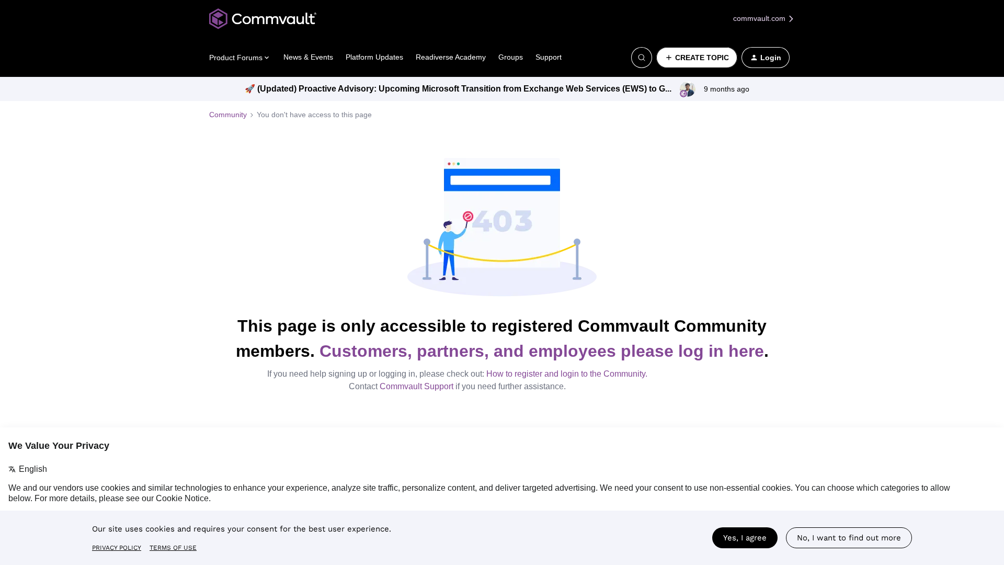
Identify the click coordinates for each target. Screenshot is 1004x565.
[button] (696, 57)
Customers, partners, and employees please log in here (542, 351)
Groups (510, 57)
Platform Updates (374, 57)
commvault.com (760, 18)
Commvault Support (416, 386)
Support (548, 57)
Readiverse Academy (451, 57)
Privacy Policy (116, 547)
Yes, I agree (745, 538)
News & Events (308, 57)
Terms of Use (173, 547)
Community (228, 114)
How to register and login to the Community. (566, 373)
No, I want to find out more (849, 538)
